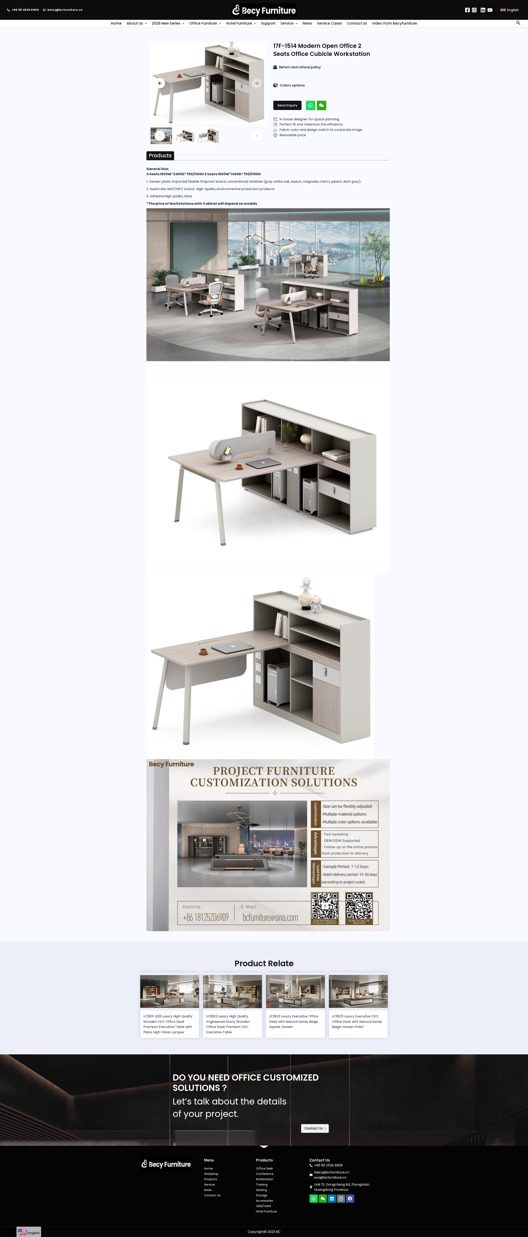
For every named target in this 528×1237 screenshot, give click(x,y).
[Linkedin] (483, 10)
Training (262, 1185)
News (208, 1190)
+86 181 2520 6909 (25, 10)
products (210, 1179)
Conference (264, 1174)
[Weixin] (321, 105)
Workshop (211, 1174)
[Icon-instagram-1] (341, 1198)
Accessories (264, 1201)
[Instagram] (474, 10)
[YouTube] (490, 10)
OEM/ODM (263, 1206)
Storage (261, 1195)
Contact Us (212, 1195)
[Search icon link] (518, 23)
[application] (145, 23)
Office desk (264, 1168)
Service (209, 1185)
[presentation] (160, 83)
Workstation (264, 1179)
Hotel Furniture (266, 1211)
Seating (261, 1190)
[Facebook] (467, 10)
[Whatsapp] (310, 105)
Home (208, 1168)
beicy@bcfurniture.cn (64, 10)
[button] (287, 105)
